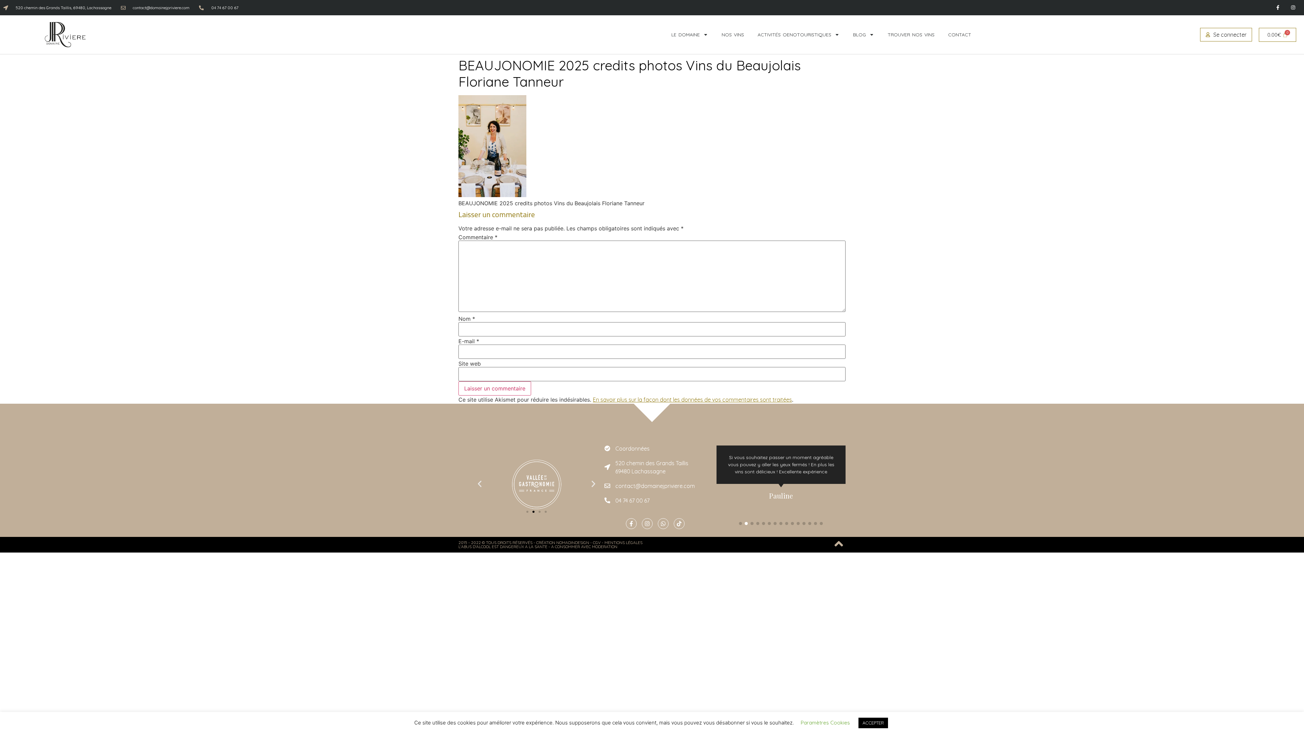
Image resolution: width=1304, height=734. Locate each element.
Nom (466, 318)
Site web (469, 363)
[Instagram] (1293, 7)
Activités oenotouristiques (794, 35)
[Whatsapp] (663, 523)
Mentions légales (623, 542)
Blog (859, 35)
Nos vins (733, 35)
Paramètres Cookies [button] (825, 722)
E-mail (468, 341)
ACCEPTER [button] (873, 723)
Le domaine (685, 35)
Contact (959, 35)
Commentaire (477, 237)
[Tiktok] (679, 523)
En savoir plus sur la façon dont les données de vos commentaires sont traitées (692, 399)
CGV (597, 542)
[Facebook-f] (1277, 7)
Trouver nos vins (911, 35)
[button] (479, 483)
